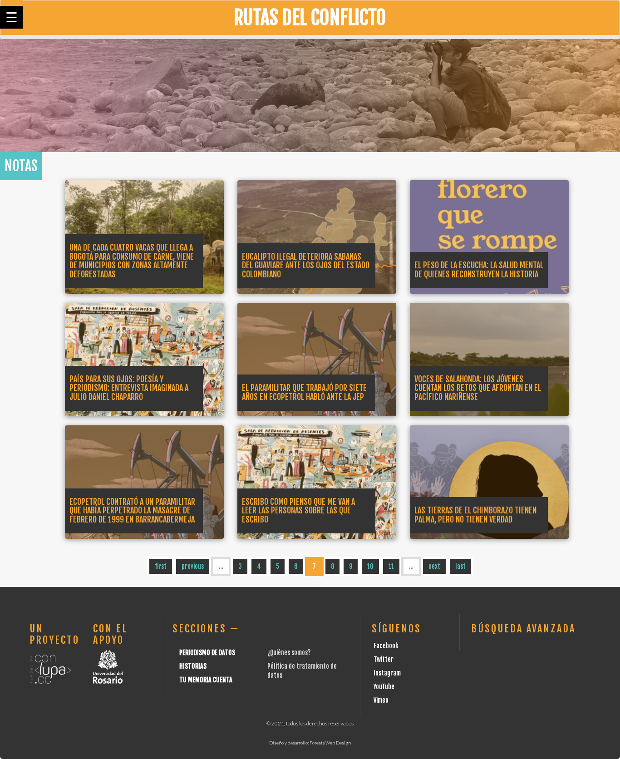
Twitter (384, 659)
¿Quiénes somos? (288, 652)
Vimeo (381, 700)
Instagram (387, 673)
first (161, 566)
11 (391, 566)
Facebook (386, 646)
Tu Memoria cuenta (205, 680)
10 (370, 566)
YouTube (384, 686)
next (434, 566)
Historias (193, 666)
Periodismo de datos (207, 652)
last (460, 566)
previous (193, 566)
